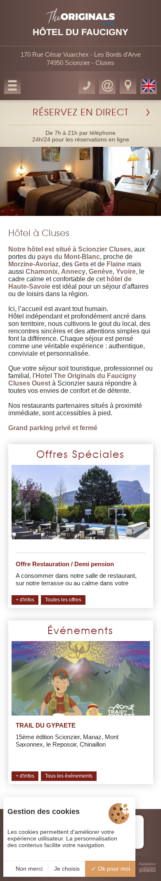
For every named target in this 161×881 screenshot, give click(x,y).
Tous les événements (68, 776)
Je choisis (67, 868)
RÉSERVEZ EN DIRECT (81, 112)
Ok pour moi (113, 868)
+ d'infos (25, 600)
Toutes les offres (63, 600)
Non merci (28, 868)
